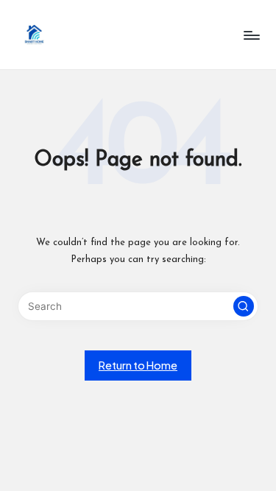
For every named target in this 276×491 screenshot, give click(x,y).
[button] (243, 306)
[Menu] (251, 35)
